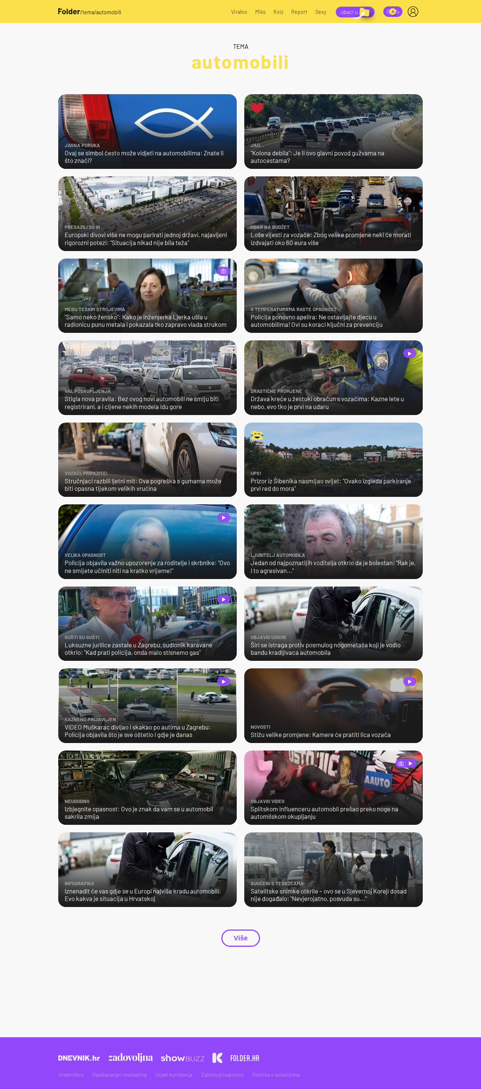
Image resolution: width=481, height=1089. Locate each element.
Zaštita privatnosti (222, 1074)
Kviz (278, 12)
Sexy (321, 12)
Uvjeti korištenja (173, 1074)
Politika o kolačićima (276, 1074)
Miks (260, 12)
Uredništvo (71, 1074)
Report (299, 12)
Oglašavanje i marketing (119, 1074)
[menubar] (414, 11)
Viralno (239, 12)
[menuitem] (414, 11)
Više (241, 938)
